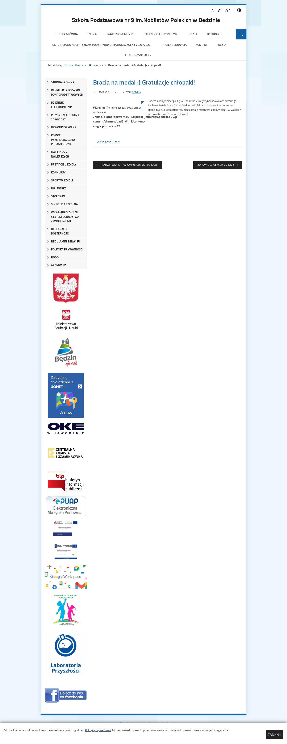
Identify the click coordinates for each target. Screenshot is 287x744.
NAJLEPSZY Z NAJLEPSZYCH (60, 154)
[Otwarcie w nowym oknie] (66, 320)
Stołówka (58, 196)
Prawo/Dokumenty (120, 34)
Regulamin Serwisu (65, 241)
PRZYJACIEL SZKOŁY (63, 164)
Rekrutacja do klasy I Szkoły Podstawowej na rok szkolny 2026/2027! (101, 45)
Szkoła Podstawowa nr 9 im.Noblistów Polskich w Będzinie (146, 20)
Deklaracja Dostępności (60, 231)
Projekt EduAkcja (174, 45)
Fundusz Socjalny (138, 55)
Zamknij (274, 734)
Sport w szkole (62, 180)
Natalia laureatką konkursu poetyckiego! (129, 165)
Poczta (221, 45)
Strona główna (66, 34)
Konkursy (58, 172)
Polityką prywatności (98, 730)
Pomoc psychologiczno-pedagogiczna (63, 139)
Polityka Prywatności (67, 249)
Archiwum (58, 265)
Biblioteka (58, 188)
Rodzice (192, 34)
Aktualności (95, 65)
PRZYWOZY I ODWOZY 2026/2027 (65, 117)
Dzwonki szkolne (63, 127)
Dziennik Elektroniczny (160, 34)
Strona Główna (62, 82)
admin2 (136, 92)
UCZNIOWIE (214, 34)
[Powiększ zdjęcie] (117, 144)
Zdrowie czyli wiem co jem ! (215, 165)
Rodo (55, 257)
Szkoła (92, 34)
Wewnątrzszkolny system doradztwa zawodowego (65, 216)
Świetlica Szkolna (64, 204)
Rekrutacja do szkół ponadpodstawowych (67, 92)
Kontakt (201, 45)
